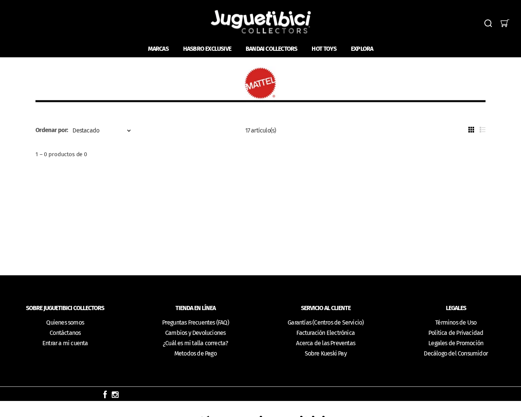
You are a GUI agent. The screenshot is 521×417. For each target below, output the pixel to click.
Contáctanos (65, 332)
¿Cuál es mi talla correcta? (195, 343)
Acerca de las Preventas (325, 343)
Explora (362, 48)
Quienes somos (65, 322)
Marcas (158, 48)
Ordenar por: (51, 130)
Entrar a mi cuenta (65, 343)
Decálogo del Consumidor (456, 353)
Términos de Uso (455, 322)
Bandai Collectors (271, 48)
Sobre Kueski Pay (326, 353)
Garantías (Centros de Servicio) (325, 322)
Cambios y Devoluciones (195, 332)
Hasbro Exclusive (207, 48)
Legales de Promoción (455, 343)
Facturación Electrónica (325, 332)
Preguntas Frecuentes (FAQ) (195, 322)
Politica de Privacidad (455, 332)
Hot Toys (324, 48)
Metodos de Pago (195, 353)
